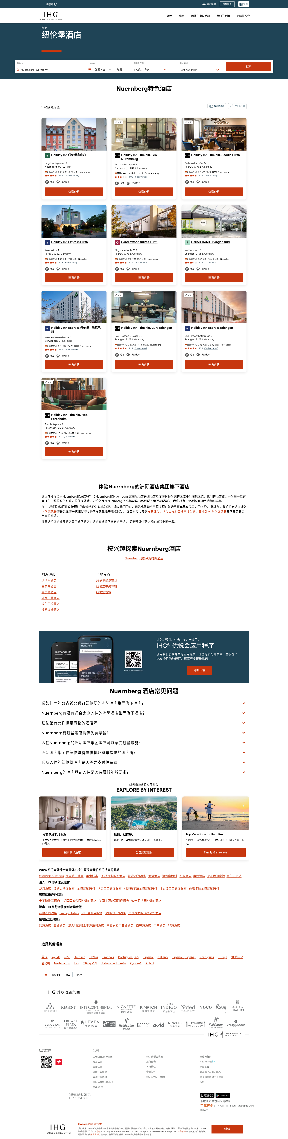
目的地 (20, 63)
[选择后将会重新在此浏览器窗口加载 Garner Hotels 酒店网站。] (143, 1024)
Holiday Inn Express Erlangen (212, 327)
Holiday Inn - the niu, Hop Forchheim (69, 416)
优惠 (181, 16)
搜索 (248, 66)
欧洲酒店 (45, 925)
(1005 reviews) (71, 349)
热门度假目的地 (91, 913)
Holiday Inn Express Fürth (69, 242)
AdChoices (206, 1061)
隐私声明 (94, 1134)
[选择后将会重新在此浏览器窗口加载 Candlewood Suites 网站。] (236, 1024)
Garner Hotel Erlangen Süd (210, 242)
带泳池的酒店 (137, 876)
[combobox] (51, 70)
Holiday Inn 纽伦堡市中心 (68, 155)
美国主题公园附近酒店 (114, 901)
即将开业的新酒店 (113, 876)
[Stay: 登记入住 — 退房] (107, 69)
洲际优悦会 (243, 16)
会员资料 (151, 1071)
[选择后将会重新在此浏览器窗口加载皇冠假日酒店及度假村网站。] (71, 1024)
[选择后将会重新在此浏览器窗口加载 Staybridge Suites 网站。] (195, 1024)
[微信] (46, 1061)
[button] (243, 4)
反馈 (202, 1082)
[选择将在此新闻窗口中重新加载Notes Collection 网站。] (188, 1007)
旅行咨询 (151, 1061)
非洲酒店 (174, 925)
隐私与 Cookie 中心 (210, 1072)
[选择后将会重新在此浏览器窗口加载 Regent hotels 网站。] (68, 1007)
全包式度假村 (86, 888)
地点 (169, 16)
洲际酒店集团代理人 (103, 1082)
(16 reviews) (211, 175)
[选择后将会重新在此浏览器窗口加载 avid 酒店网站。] (158, 1024)
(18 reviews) (70, 436)
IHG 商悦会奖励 (154, 1056)
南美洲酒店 (143, 925)
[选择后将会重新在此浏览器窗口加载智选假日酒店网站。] (109, 1024)
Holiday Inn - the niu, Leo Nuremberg (139, 157)
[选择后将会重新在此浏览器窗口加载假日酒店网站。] (126, 1024)
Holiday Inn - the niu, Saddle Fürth (215, 155)
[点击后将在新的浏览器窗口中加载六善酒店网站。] (50, 1007)
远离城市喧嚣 (75, 876)
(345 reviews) (211, 348)
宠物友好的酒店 (115, 913)
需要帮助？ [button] (52, 4)
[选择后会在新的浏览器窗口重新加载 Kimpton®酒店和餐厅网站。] (148, 1007)
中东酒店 (160, 925)
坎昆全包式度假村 (110, 888)
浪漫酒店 (154, 876)
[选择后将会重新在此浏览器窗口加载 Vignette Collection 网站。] (126, 1006)
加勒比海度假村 (64, 888)
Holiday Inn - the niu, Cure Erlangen (146, 327)
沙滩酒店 (45, 888)
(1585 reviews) (71, 175)
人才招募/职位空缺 (102, 1057)
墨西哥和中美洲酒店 (120, 925)
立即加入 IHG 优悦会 (212, 511)
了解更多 (206, 1105)
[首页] (46, 975)
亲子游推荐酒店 (49, 901)
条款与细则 (206, 1056)
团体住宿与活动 (200, 16)
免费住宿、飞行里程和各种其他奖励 (172, 511)
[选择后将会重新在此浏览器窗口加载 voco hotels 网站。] (206, 1007)
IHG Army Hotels (155, 1076)
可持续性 (151, 1066)
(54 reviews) (141, 177)
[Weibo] (59, 1062)
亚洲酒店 (60, 925)
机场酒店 (186, 876)
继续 (227, 1128)
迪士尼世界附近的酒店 (146, 901)
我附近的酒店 (48, 913)
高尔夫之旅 (234, 876)
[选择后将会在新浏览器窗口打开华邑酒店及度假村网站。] (238, 1007)
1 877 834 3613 (79, 1098)
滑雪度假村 (169, 876)
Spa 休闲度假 (216, 876)
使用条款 (204, 1067)
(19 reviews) (140, 262)
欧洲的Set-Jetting (51, 876)
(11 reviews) (210, 262)
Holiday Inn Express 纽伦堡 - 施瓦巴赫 (76, 329)
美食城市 (92, 876)
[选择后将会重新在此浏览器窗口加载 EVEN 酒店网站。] (90, 1024)
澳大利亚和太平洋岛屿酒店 (86, 925)
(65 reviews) (70, 262)
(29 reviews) (140, 348)
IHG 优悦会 (49, 511)
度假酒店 (199, 876)
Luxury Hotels (69, 913)
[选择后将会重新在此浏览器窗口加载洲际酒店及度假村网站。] (96, 1007)
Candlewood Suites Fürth (139, 242)
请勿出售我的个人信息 (211, 1077)
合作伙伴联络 (100, 1077)
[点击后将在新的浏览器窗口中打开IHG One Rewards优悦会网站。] (224, 1034)
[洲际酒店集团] (50, 16)
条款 (99, 1131)
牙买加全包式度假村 (173, 888)
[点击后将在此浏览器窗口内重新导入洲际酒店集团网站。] (63, 992)
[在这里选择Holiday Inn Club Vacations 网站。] (216, 1024)
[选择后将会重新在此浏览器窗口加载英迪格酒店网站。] (169, 1007)
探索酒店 (97, 1062)
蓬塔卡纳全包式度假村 (204, 888)
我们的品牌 (223, 16)
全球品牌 (97, 1067)
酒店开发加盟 (100, 1072)
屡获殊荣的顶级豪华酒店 (144, 913)
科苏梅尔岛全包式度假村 (140, 888)
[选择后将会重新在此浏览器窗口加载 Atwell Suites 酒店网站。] (175, 1024)
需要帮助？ (98, 1087)
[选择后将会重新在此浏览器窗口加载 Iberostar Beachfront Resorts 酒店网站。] (52, 1024)
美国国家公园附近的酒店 (79, 901)
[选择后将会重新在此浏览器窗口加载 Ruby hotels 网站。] (221, 1007)
